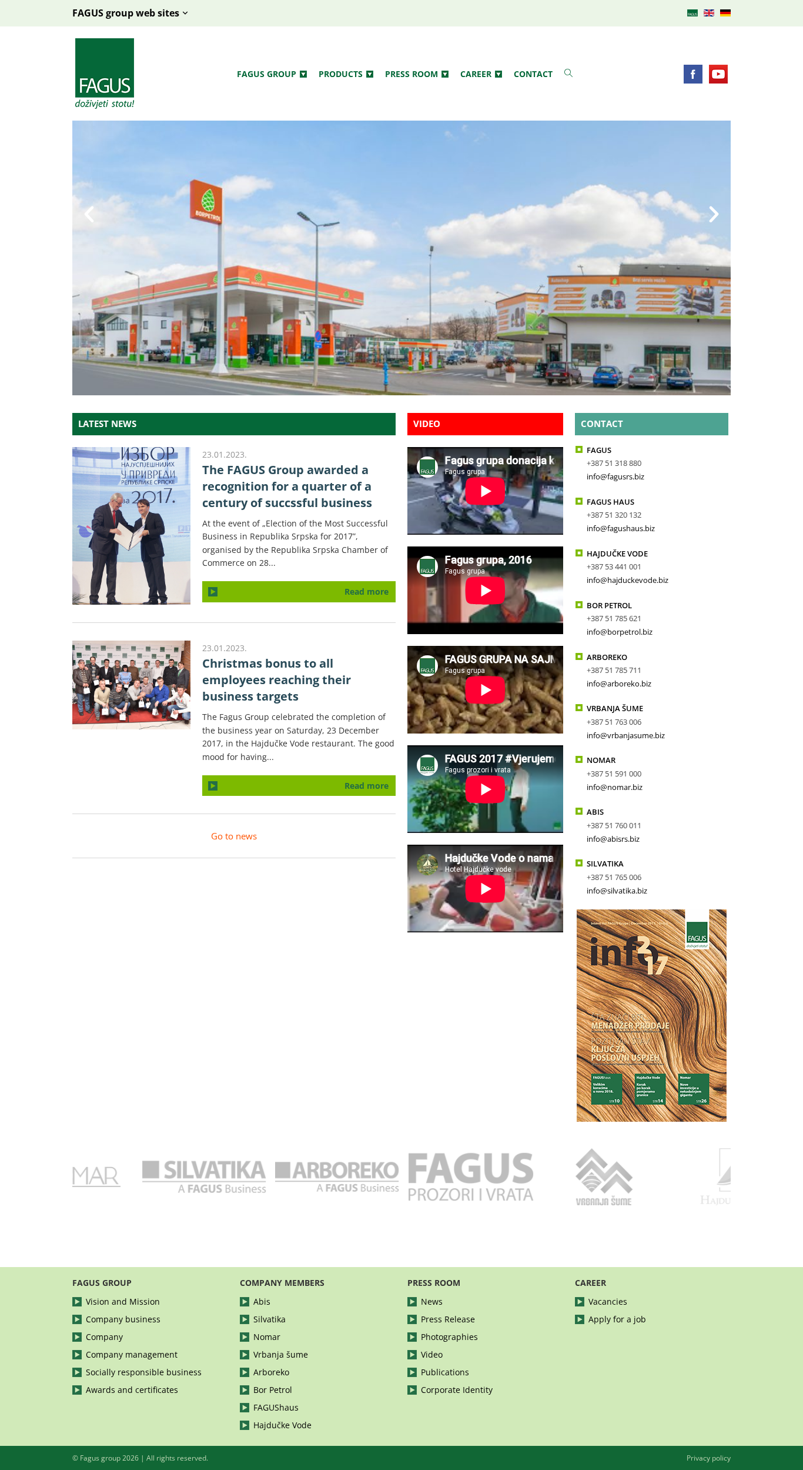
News (432, 1301)
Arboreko (271, 1372)
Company (104, 1336)
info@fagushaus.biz (621, 529)
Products (341, 73)
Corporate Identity (457, 1389)
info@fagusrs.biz (615, 477)
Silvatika (269, 1319)
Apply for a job (617, 1319)
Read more (366, 591)
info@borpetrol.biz (620, 632)
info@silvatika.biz (617, 891)
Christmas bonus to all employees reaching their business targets (276, 679)
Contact (533, 73)
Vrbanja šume (280, 1354)
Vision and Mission (123, 1301)
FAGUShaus (276, 1407)
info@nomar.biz (615, 787)
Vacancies (607, 1301)
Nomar (266, 1336)
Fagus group (266, 73)
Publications (445, 1372)
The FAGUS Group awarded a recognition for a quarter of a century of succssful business (287, 486)
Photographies (449, 1336)
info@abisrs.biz (613, 839)
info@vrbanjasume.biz (626, 736)
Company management (132, 1354)
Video (426, 424)
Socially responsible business (144, 1372)
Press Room (411, 73)
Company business (123, 1319)
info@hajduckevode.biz (627, 580)
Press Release (448, 1319)
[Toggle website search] (568, 73)
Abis (261, 1301)
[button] (89, 258)
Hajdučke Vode (282, 1425)
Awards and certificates (132, 1389)
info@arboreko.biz (619, 684)
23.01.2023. (224, 454)
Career (475, 73)
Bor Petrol (272, 1389)
